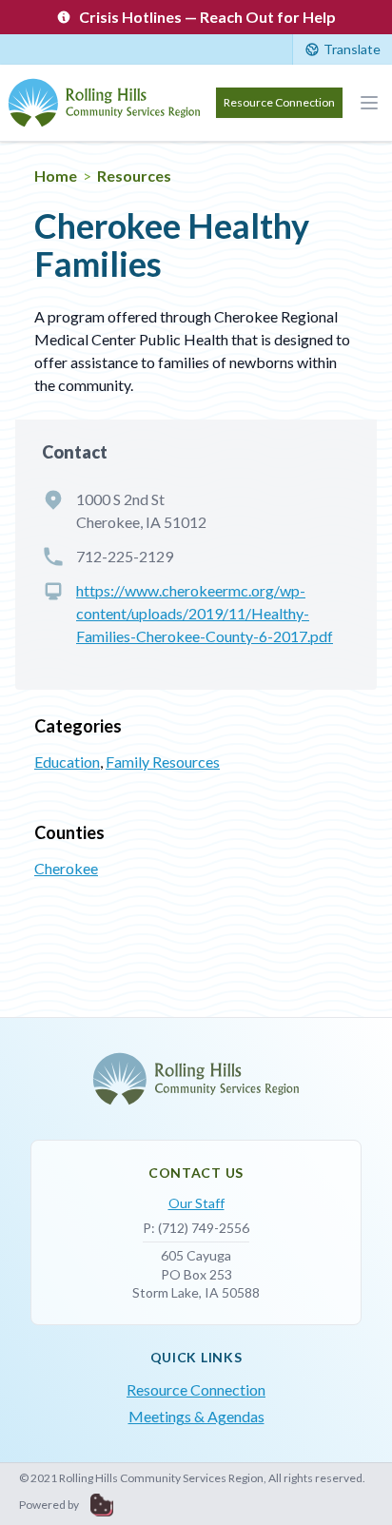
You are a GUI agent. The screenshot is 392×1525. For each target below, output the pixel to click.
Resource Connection (279, 102)
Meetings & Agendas (196, 1416)
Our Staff (196, 1203)
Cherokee (66, 868)
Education (67, 762)
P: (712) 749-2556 (196, 1228)
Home (55, 175)
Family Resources (163, 762)
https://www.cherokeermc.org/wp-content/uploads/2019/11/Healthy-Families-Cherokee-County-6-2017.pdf (204, 613)
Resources (134, 175)
